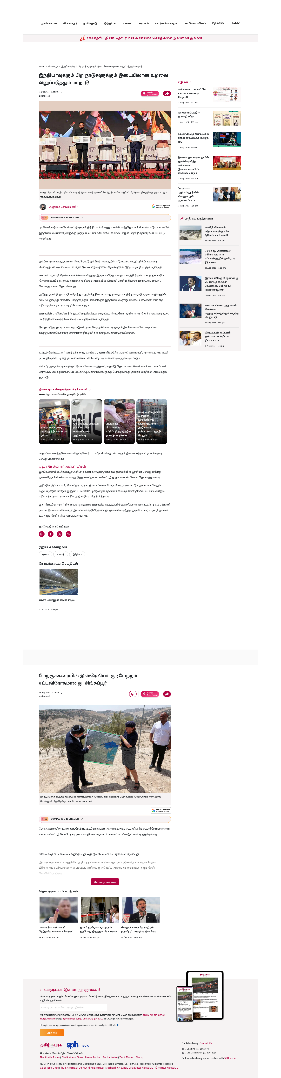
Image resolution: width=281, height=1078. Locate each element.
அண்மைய (49, 23)
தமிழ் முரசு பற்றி (49, 1068)
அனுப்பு (52, 1033)
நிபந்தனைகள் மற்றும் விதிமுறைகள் (82, 1068)
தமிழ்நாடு (90, 23)
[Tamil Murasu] (51, 1045)
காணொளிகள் (195, 23)
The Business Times (72, 1057)
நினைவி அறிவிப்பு (166, 1068)
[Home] (78, 1045)
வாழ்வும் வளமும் (166, 23)
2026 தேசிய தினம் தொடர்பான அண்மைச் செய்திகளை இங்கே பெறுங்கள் (144, 38)
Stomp (139, 1057)
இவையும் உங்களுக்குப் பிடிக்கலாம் (63, 389)
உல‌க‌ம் (127, 23)
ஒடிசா (45, 554)
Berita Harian (110, 1057)
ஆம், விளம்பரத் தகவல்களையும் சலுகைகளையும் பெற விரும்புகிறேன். (81, 1025)
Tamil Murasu (126, 1057)
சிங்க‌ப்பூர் (70, 23)
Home (41, 66)
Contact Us (206, 1043)
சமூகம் (144, 23)
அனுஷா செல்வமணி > (63, 207)
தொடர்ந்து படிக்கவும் (105, 882)
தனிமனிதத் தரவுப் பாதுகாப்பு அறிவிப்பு (83, 1019)
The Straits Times (50, 1057)
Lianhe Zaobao (93, 1057)
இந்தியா (110, 23)
